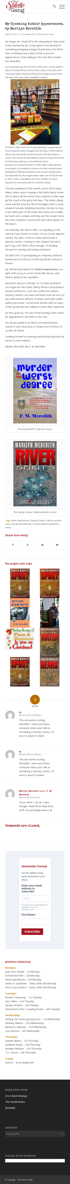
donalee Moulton (14, 1048)
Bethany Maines (14, 1023)
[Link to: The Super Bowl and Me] (49, 613)
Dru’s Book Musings (16, 1095)
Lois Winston (12, 1030)
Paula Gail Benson (15, 979)
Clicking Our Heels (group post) (22, 1019)
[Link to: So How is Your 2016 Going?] (20, 612)
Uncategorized (27, 34)
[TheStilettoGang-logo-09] (29, 6)
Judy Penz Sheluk (14, 971)
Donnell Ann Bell (14, 975)
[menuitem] (52, 6)
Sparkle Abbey (13, 1040)
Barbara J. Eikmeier (15, 1027)
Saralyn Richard (13, 1005)
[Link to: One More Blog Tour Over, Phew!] (20, 672)
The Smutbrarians (15, 1101)
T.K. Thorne (11, 1052)
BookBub (10, 1107)
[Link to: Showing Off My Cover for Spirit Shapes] (49, 583)
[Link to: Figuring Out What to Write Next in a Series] (49, 642)
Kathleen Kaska (13, 1044)
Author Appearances (20, 520)
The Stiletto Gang (46, 34)
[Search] (52, 6)
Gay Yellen (11, 1001)
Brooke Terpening (15, 997)
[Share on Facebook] (12, 545)
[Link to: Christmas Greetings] (20, 639)
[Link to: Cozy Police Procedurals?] (20, 583)
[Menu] (60, 6)
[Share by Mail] (57, 545)
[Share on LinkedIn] (42, 545)
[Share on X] (27, 545)
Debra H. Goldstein (16, 983)
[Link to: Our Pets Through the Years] (49, 672)
